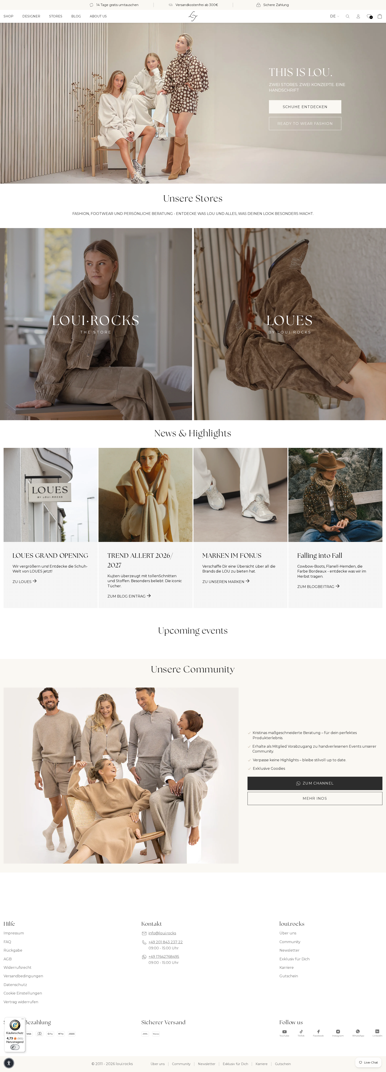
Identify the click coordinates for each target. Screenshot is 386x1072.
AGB (8, 959)
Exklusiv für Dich (294, 959)
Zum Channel (318, 783)
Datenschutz (15, 985)
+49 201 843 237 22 (166, 942)
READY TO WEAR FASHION (305, 124)
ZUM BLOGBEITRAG (315, 587)
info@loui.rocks (162, 933)
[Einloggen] (358, 16)
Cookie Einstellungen (23, 993)
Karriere (286, 967)
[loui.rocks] (193, 16)
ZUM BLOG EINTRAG (126, 596)
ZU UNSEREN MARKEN (223, 582)
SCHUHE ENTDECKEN (305, 107)
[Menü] (22, 1020)
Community (289, 942)
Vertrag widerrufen (21, 1002)
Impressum (14, 933)
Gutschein (288, 976)
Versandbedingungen (23, 976)
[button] (347, 16)
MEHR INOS (315, 798)
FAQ (7, 942)
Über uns (287, 933)
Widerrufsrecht (17, 967)
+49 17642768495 (164, 957)
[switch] (14, 1047)
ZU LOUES (22, 582)
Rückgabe (13, 950)
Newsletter (289, 950)
